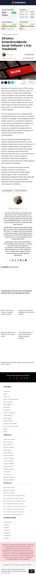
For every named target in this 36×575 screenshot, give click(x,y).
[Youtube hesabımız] (12, 572)
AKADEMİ (5, 25)
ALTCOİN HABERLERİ (8, 21)
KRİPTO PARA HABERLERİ (10, 14)
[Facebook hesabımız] (3, 572)
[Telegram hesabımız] (25, 572)
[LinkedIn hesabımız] (22, 572)
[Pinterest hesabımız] (19, 572)
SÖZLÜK (5, 28)
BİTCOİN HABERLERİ (8, 18)
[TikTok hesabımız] (16, 572)
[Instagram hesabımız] (9, 572)
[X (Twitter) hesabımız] (6, 572)
